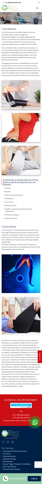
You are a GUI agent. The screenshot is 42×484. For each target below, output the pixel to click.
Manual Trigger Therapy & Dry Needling (16, 464)
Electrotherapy (8, 461)
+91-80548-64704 (17, 478)
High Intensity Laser (9, 456)
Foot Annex (7, 454)
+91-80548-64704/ (12, 3)
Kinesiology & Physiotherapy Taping (15, 451)
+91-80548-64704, (21, 415)
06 (20, 3)
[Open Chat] (35, 422)
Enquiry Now (40, 357)
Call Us (34, 478)
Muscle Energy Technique (11, 469)
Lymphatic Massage (9, 459)
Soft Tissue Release (9, 466)
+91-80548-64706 (21, 417)
